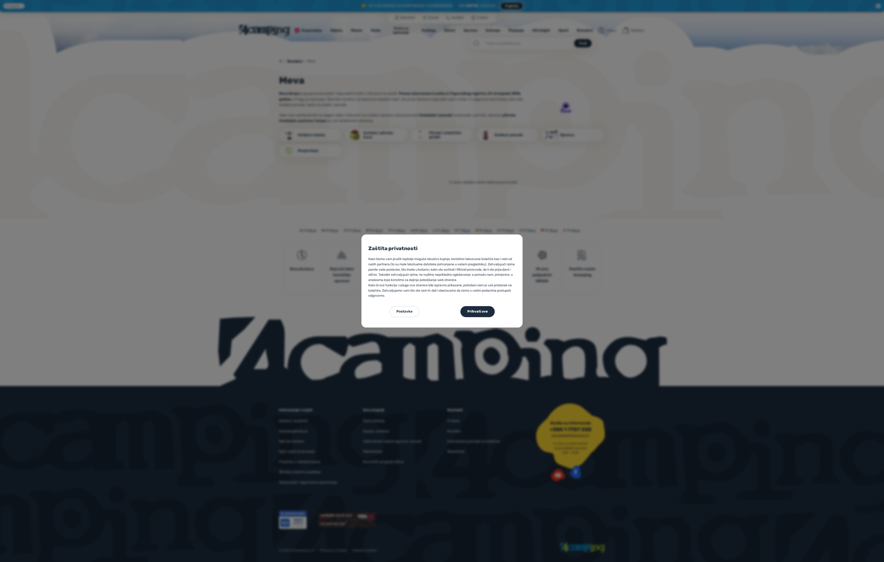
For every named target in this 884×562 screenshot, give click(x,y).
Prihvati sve (477, 311)
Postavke (404, 311)
